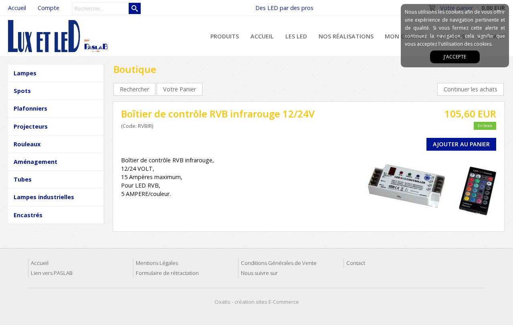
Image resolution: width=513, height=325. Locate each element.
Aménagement (35, 162)
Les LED (296, 36)
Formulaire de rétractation (167, 273)
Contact (355, 262)
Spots (22, 91)
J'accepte (455, 56)
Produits (224, 36)
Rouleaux (27, 144)
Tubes (23, 179)
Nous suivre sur (259, 273)
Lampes (25, 73)
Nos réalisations (346, 36)
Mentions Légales (157, 262)
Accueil (262, 36)
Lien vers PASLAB (52, 273)
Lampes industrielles (44, 197)
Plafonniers (30, 108)
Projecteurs (31, 126)
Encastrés (28, 215)
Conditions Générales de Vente (279, 262)
